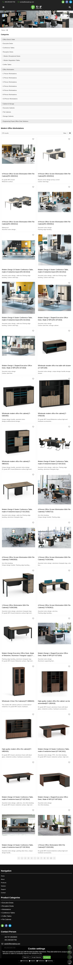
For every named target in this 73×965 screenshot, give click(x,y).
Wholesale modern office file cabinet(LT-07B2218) (52, 415)
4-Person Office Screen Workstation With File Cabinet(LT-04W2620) (18, 558)
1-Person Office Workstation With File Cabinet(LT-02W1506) (15, 606)
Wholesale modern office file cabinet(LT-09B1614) (16, 463)
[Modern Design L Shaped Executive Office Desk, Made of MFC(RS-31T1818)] (18, 345)
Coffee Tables (6, 916)
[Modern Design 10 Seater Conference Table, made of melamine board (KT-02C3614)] (18, 777)
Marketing (50, 960)
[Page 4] (18, 858)
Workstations (6, 909)
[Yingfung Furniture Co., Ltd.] (36, 7)
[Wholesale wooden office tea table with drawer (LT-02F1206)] (54, 345)
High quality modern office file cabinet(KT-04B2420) (17, 750)
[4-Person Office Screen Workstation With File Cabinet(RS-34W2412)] (18, 154)
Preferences (41, 960)
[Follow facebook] (66, 1)
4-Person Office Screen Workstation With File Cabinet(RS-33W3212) (18, 223)
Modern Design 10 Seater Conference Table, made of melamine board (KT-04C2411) (53, 750)
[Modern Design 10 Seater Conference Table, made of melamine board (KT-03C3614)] (18, 825)
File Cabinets (6, 919)
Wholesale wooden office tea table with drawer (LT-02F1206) (54, 367)
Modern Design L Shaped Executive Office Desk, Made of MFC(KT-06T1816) (53, 798)
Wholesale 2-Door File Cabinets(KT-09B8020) (18, 701)
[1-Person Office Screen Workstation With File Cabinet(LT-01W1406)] (54, 537)
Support (3, 889)
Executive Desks (7, 903)
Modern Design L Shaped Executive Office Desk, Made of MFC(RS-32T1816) (53, 319)
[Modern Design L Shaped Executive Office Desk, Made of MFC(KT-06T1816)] (54, 777)
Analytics (33, 960)
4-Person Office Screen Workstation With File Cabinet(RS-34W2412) (18, 175)
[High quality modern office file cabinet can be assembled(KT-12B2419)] (54, 681)
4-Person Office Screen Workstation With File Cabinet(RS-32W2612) (54, 175)
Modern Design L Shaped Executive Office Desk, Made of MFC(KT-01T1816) (53, 654)
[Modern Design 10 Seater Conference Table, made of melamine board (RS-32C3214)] (18, 250)
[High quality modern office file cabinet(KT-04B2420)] (18, 729)
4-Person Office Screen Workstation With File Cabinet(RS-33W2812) (54, 223)
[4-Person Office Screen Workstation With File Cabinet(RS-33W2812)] (54, 202)
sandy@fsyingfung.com (27, 2)
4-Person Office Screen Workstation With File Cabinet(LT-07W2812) (54, 606)
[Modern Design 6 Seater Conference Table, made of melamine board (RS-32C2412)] (54, 250)
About (2, 879)
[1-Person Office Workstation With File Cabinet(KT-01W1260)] (54, 825)
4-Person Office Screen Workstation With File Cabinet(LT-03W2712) (54, 510)
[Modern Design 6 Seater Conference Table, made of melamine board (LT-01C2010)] (18, 489)
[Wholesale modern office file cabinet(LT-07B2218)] (54, 393)
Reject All (26, 957)
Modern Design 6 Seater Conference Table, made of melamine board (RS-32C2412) (53, 271)
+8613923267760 (9, 2)
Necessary (25, 960)
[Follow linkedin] (70, 1)
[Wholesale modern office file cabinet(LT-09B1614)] (18, 441)
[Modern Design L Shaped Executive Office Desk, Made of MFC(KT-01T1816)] (54, 633)
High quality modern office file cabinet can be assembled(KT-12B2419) (54, 702)
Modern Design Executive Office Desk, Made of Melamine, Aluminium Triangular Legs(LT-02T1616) (18, 654)
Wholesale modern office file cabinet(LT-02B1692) (16, 415)
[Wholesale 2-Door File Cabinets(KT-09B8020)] (18, 681)
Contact (3, 892)
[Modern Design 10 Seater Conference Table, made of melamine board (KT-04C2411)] (54, 729)
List (68, 133)
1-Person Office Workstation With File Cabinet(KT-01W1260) (51, 846)
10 (51, 858)
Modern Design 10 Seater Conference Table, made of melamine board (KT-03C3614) (17, 846)
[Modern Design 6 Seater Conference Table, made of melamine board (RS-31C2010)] (18, 298)
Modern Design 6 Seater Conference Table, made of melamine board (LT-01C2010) (17, 510)
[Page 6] (54, 858)
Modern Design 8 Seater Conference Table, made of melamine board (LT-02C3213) (53, 463)
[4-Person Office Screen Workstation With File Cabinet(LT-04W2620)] (18, 537)
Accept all (47, 957)
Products (3, 882)
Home (3, 30)
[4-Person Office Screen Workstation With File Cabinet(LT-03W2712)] (54, 489)
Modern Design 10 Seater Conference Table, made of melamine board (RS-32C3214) (17, 271)
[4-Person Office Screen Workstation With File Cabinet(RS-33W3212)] (18, 202)
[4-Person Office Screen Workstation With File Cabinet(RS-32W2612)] (54, 154)
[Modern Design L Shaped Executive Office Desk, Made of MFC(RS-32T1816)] (54, 298)
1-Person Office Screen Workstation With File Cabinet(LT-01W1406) (54, 558)
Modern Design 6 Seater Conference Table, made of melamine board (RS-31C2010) (17, 319)
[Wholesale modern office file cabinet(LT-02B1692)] (18, 393)
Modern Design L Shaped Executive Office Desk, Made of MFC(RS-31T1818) (17, 367)
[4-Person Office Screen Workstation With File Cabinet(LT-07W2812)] (54, 585)
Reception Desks (8, 906)
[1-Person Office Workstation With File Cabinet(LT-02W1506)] (18, 585)
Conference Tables (8, 913)
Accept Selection (36, 957)
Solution (3, 886)
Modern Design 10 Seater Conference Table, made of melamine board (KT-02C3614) (17, 798)
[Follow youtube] (63, 1)
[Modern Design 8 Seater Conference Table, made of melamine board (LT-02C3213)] (54, 441)
